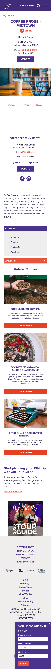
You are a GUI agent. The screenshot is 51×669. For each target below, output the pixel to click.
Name (20, 635)
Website (25, 59)
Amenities (11, 260)
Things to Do (25, 551)
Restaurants (25, 547)
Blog (25, 580)
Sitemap (25, 605)
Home (11, 15)
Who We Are (25, 594)
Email (20, 644)
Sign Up (22, 631)
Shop (25, 598)
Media (25, 590)
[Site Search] (38, 5)
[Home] (7, 5)
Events (25, 558)
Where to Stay (25, 554)
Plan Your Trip (27, 6)
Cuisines (10, 228)
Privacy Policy (25, 601)
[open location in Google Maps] (25, 105)
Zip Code (22, 652)
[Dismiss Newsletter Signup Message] (49, 623)
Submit (24, 663)
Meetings (25, 583)
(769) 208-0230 (29, 50)
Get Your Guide (13, 491)
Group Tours (25, 587)
